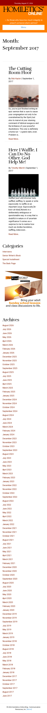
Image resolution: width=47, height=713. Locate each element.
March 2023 (8, 473)
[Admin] (29, 709)
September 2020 (10, 579)
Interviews (7, 251)
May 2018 (7, 661)
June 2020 (7, 590)
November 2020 (10, 571)
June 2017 (7, 696)
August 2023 (8, 454)
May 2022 (7, 512)
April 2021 (7, 555)
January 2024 (8, 434)
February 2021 (9, 563)
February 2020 (9, 606)
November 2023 (10, 442)
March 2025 (8, 388)
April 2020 (7, 598)
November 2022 (10, 489)
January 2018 (8, 672)
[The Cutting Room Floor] (24, 96)
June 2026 (7, 333)
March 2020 (8, 602)
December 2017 (10, 676)
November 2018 (10, 641)
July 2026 (7, 329)
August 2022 (8, 501)
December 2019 (10, 614)
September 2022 (10, 497)
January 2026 (8, 353)
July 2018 (7, 653)
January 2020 (8, 610)
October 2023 (9, 446)
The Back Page (9, 263)
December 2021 (10, 528)
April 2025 (7, 384)
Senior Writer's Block (12, 255)
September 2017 (10, 688)
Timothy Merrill (17, 168)
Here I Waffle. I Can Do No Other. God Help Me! (23, 156)
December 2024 (10, 399)
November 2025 (10, 360)
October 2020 (9, 575)
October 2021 (9, 536)
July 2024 (7, 419)
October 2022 (9, 493)
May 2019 (7, 629)
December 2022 (10, 485)
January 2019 (8, 637)
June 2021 (7, 547)
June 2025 (7, 380)
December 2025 (10, 357)
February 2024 (9, 431)
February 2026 (9, 349)
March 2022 (8, 520)
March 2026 (8, 345)
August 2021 (8, 540)
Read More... (14, 139)
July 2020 (7, 587)
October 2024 (9, 407)
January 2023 (8, 481)
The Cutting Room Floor (20, 70)
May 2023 (7, 466)
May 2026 (7, 337)
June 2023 (7, 462)
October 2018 (9, 645)
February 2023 (9, 477)
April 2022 (7, 516)
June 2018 (7, 657)
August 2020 (8, 583)
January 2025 (8, 395)
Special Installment (11, 259)
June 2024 (7, 423)
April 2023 (7, 469)
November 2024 (10, 403)
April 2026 (7, 341)
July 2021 (7, 544)
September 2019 (10, 621)
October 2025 (9, 364)
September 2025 (10, 368)
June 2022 (7, 509)
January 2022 (8, 524)
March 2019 (8, 633)
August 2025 (8, 372)
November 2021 (10, 532)
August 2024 (8, 415)
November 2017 (10, 680)
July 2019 (7, 625)
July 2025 (7, 376)
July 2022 (7, 505)
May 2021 (7, 551)
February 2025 (9, 391)
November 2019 (10, 618)
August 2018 (8, 649)
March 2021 (8, 559)
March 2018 (8, 665)
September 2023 (10, 450)
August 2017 (8, 692)
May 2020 (7, 594)
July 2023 (7, 458)
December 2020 (10, 567)
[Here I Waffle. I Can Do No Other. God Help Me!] (24, 185)
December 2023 (10, 438)
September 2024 (10, 411)
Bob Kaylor (16, 78)
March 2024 (8, 427)
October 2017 (9, 684)
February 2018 (9, 668)
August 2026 (8, 325)
